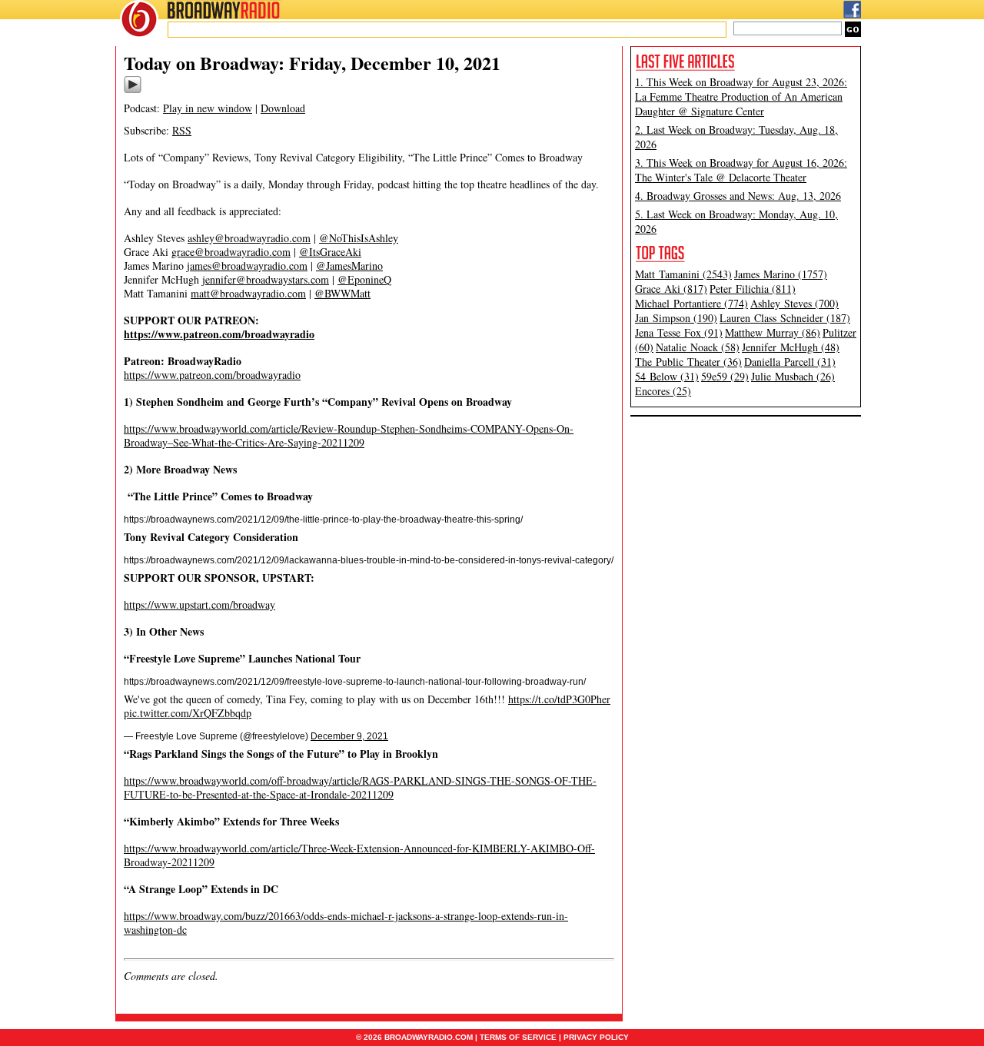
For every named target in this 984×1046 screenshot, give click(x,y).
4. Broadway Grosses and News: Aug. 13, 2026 (738, 195)
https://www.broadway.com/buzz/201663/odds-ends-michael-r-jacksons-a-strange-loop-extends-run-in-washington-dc (346, 922)
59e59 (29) (725, 376)
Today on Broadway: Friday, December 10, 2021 (312, 62)
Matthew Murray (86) (772, 332)
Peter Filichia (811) (753, 288)
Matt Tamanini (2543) (683, 274)
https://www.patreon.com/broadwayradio (212, 374)
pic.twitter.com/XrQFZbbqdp (187, 713)
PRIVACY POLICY (596, 1037)
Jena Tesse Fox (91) (679, 332)
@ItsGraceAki (330, 251)
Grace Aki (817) (671, 288)
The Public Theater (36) (688, 361)
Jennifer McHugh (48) (790, 347)
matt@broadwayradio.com (248, 293)
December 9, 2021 (349, 736)
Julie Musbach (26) (793, 376)
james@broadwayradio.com (247, 265)
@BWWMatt (342, 293)
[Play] (132, 90)
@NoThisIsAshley (358, 238)
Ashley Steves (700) (794, 303)
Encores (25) (663, 391)
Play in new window (207, 108)
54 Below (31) (667, 376)
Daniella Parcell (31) (790, 361)
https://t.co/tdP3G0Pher (559, 699)
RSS (181, 130)
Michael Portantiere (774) (691, 303)
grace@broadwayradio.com (231, 251)
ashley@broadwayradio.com (249, 238)
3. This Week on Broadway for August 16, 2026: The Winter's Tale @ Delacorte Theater (741, 169)
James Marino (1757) (780, 274)
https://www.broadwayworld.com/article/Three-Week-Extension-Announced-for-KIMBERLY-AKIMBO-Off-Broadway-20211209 (359, 855)
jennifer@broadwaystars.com (265, 279)
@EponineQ (364, 279)
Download (283, 108)
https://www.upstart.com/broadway (199, 604)
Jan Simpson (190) (676, 317)
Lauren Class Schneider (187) (785, 317)
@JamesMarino (349, 265)
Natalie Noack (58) (698, 347)
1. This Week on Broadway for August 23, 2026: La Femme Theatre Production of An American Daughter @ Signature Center (741, 96)
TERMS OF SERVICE (518, 1037)
